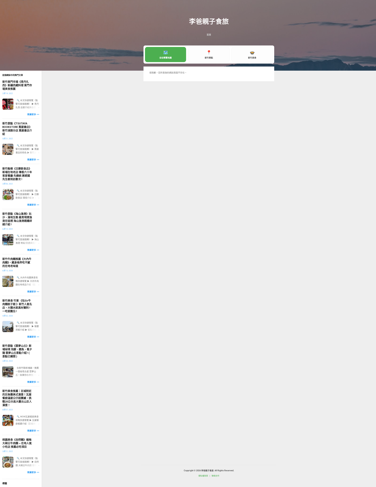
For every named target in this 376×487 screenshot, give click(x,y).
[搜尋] (272, 8)
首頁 (209, 34)
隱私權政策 (203, 476)
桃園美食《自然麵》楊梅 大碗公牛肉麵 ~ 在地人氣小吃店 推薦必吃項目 (17, 443)
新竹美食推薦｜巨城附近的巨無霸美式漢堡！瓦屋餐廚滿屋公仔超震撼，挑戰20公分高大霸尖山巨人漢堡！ (17, 398)
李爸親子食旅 (209, 21)
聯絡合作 (215, 476)
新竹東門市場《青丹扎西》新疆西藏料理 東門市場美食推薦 (17, 85)
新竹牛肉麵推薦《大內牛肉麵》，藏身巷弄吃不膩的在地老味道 (16, 262)
